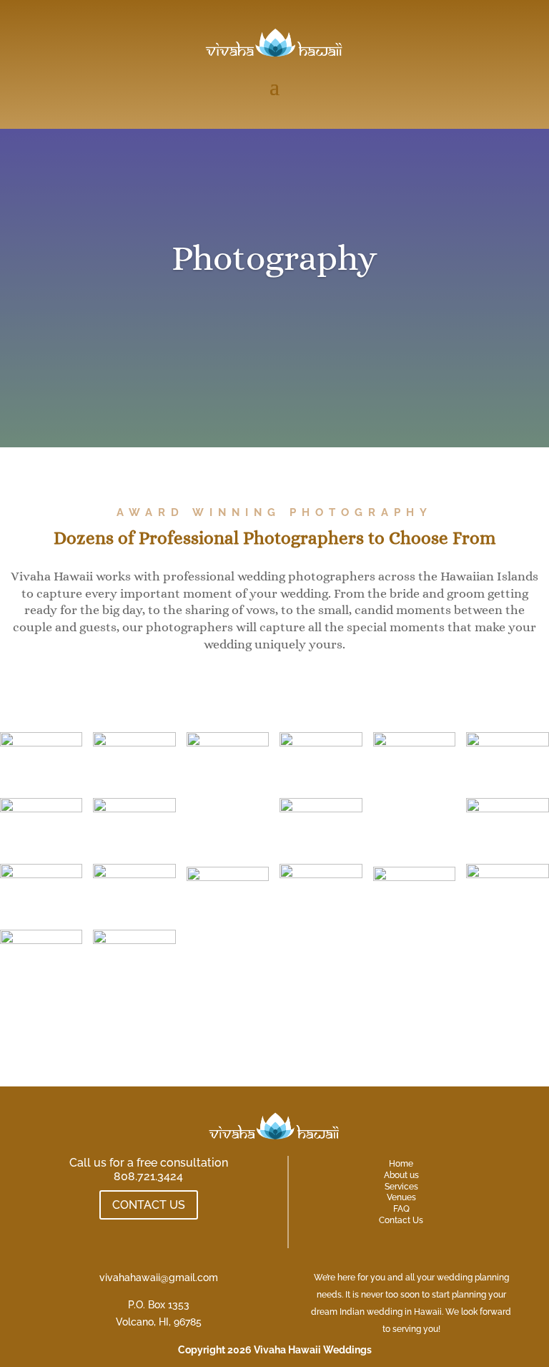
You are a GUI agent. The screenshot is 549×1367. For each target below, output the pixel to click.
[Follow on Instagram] (163, 1231)
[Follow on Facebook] (134, 1231)
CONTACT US (148, 1205)
